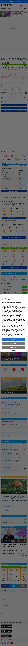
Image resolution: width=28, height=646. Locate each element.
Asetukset (13, 343)
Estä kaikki (13, 347)
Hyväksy (13, 339)
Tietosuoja (14, 350)
